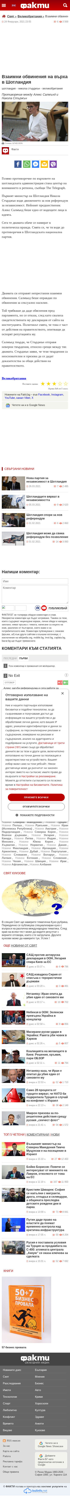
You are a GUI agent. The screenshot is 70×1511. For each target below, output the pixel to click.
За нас (6, 1446)
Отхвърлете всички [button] (36, 806)
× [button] (62, 693)
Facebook (44, 394)
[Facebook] (18, 164)
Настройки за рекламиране (38, 776)
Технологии (10, 1396)
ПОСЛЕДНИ (10, 658)
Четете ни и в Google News (28, 405)
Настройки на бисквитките (32, 784)
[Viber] (53, 164)
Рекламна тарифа (12, 1461)
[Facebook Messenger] (35, 164)
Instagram (57, 394)
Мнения (40, 1376)
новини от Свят (24, 945)
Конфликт (9, 1416)
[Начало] (35, 5)
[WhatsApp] (26, 164)
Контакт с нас (10, 1466)
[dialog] (35, 755)
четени (19, 1134)
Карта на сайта (11, 1451)
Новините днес (12, 1369)
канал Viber (23, 397)
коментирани (38, 1134)
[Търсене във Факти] (65, 5)
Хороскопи (41, 1403)
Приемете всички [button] (36, 797)
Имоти (7, 1390)
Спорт (6, 1403)
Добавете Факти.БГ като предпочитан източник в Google (51, 1460)
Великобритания (31, 16)
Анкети (39, 1423)
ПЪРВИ (23, 658)
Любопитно (10, 1410)
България (41, 1369)
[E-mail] (44, 164)
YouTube (10, 397)
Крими (39, 1396)
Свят (12, 16)
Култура (40, 1410)
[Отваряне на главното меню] (4, 5)
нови (55, 1134)
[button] (35, 815)
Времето (8, 1423)
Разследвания (12, 1383)
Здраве (39, 1416)
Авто (38, 1390)
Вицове (7, 1430)
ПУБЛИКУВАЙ (58, 608)
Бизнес (39, 1383)
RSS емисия (13, 1440)
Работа (7, 1456)
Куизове (40, 1430)
